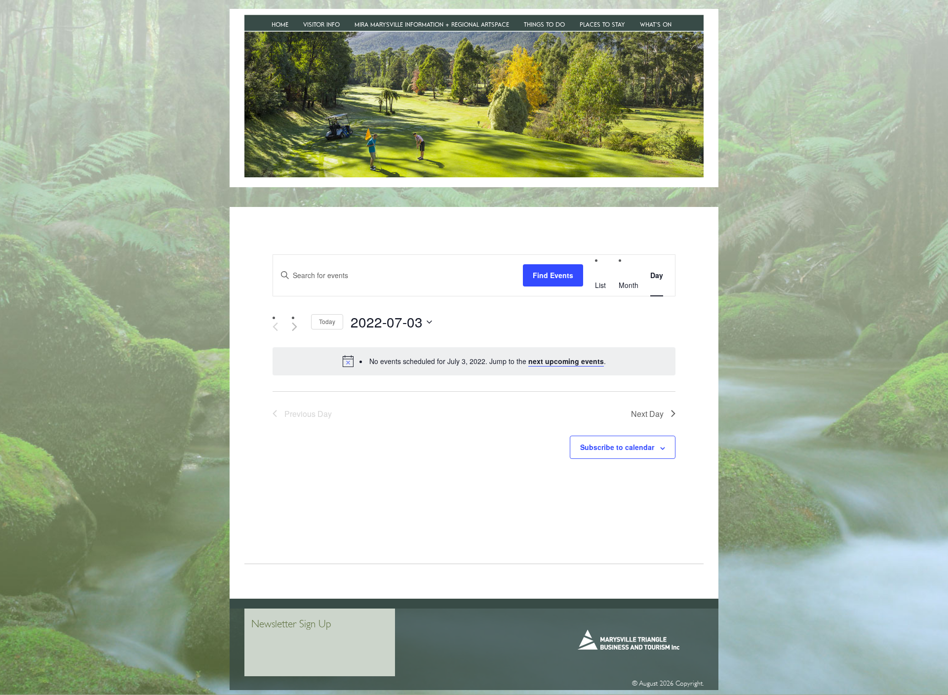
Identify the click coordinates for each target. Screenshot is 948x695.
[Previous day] (275, 326)
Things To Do (544, 24)
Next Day (647, 413)
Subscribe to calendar (617, 447)
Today (327, 321)
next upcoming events (566, 361)
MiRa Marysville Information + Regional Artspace (432, 24)
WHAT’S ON (656, 24)
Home (280, 24)
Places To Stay (602, 24)
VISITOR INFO (321, 24)
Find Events (553, 275)
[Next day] (298, 326)
